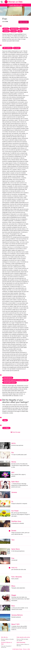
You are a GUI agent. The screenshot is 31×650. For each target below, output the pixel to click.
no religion (6, 428)
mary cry (14, 567)
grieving (5, 28)
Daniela (13, 530)
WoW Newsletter (21, 642)
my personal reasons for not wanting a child (15, 380)
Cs (12, 501)
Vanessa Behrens (17, 615)
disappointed (14, 28)
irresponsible (24, 28)
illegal (5, 420)
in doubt (13, 31)
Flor (12, 452)
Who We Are (4, 637)
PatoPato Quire (16, 521)
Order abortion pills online (23, 637)
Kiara (13, 606)
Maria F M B (15, 624)
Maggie (13, 595)
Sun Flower (15, 511)
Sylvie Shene (15, 549)
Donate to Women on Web (6, 643)
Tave (12, 540)
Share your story (23, 22)
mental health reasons (9, 382)
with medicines (7, 48)
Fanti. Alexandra (16, 577)
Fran (12, 558)
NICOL (13, 443)
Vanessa (14, 492)
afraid (19, 31)
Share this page (16, 432)
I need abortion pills (15, 5)
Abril (12, 472)
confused (6, 31)
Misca (13, 586)
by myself (16, 48)
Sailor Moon (15, 482)
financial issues (7, 377)
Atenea (13, 462)
